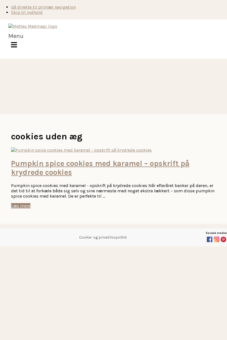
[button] (16, 42)
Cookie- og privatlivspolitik (103, 237)
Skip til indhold (27, 12)
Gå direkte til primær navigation (43, 7)
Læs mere (20, 205)
